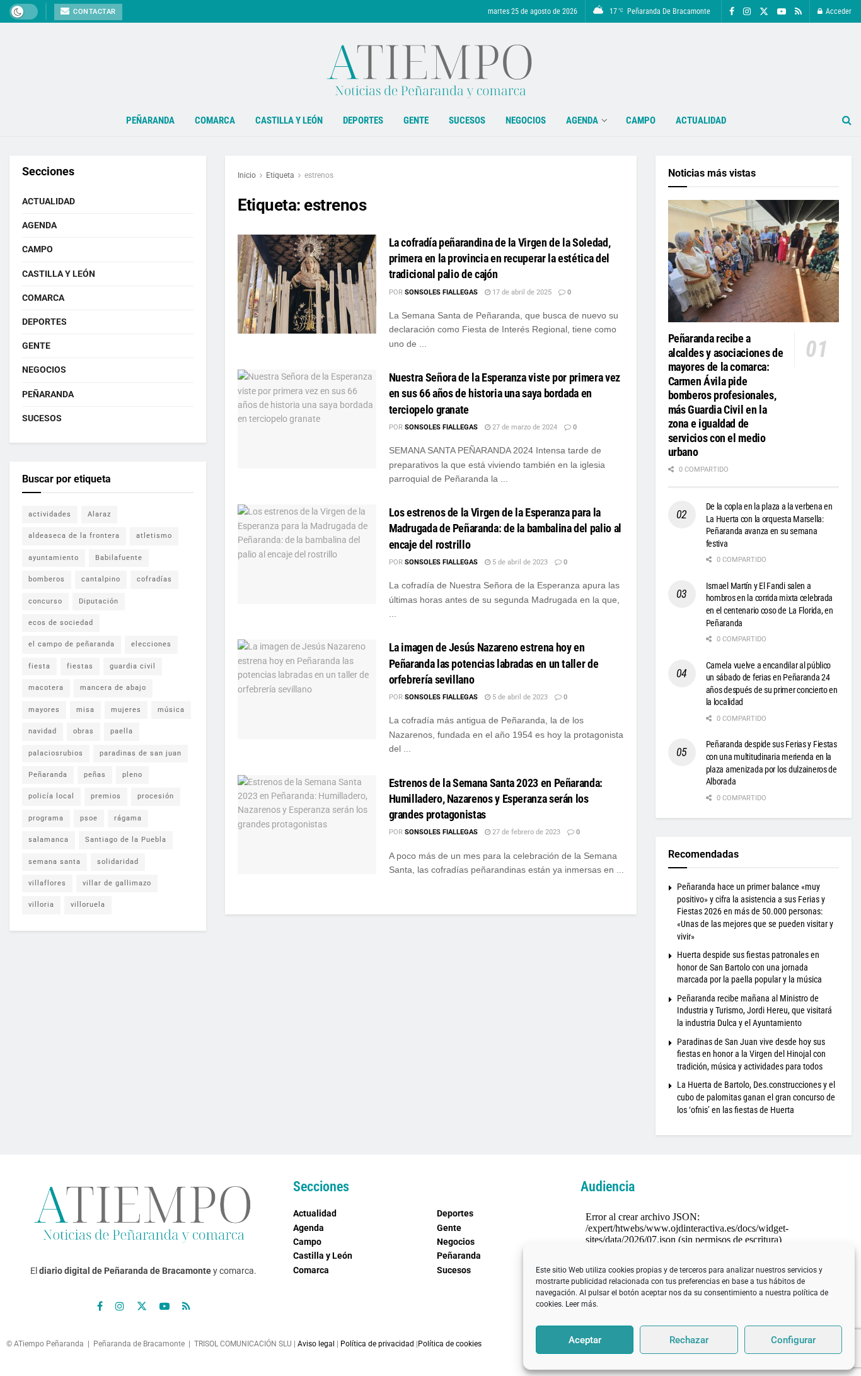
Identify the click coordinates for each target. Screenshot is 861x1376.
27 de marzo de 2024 (523, 427)
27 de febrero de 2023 (525, 832)
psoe (89, 818)
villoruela (88, 905)
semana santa (54, 862)
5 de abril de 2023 (519, 562)
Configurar (793, 1340)
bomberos (46, 579)
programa (46, 818)
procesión (155, 796)
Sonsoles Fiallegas (441, 292)
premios (106, 796)
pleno (132, 775)
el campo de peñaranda (71, 644)
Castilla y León (289, 120)
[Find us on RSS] (798, 11)
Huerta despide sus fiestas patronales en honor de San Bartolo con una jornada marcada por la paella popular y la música (749, 967)
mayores (44, 710)
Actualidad (701, 120)
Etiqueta (280, 175)
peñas (95, 775)
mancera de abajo (113, 688)
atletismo (154, 536)
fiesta (39, 666)
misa (85, 710)
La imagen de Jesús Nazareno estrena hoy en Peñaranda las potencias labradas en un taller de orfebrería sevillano (494, 663)
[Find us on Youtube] (781, 11)
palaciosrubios (55, 753)
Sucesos (467, 120)
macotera (46, 688)
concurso (45, 601)
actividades (49, 514)
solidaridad (118, 862)
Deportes (363, 120)
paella (121, 731)
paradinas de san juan (141, 753)
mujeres (126, 710)
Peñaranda (150, 120)
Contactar (93, 12)
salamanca (48, 840)
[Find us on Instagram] (747, 11)
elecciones (151, 644)
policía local (51, 796)
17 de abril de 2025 (521, 292)
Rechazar (688, 1340)
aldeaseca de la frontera (74, 536)
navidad (42, 731)
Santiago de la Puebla (125, 840)
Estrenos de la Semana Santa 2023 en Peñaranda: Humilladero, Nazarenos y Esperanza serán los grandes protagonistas (496, 798)
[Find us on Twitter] (764, 11)
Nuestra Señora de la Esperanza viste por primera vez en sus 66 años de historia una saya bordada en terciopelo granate (504, 393)
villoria (41, 905)
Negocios (526, 120)
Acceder (838, 11)
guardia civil (133, 666)
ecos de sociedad (60, 623)
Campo (641, 120)
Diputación (98, 601)
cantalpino (100, 579)
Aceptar (585, 1340)
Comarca (215, 120)
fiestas (80, 666)
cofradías (154, 579)
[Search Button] (847, 120)
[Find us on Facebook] (731, 11)
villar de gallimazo (117, 883)
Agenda (582, 120)
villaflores (47, 883)
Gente (416, 120)
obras (83, 731)
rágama (128, 818)
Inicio (247, 175)
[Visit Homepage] (430, 63)
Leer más (580, 1304)
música (171, 710)
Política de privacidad (377, 1343)
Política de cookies (450, 1343)
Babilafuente (118, 558)
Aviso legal (316, 1343)
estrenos (318, 175)
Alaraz (99, 514)
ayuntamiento (53, 558)
